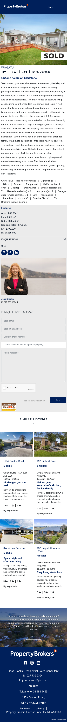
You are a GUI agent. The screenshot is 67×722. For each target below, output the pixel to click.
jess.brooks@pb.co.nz (35, 680)
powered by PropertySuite (59, 719)
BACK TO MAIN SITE (33, 703)
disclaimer (25, 708)
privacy (40, 708)
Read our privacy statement (34, 401)
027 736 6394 (33, 675)
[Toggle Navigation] (61, 7)
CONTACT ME (33, 637)
